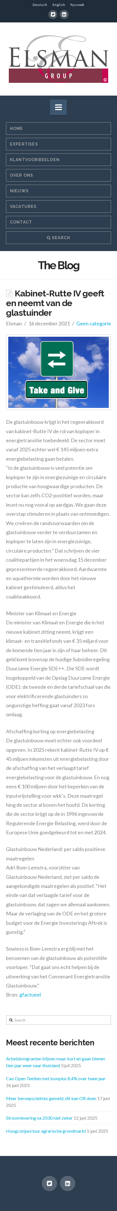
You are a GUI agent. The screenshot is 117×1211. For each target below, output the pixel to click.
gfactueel (30, 994)
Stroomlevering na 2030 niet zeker (39, 1118)
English (59, 5)
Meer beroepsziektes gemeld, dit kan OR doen (51, 1098)
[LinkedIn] (64, 14)
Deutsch (40, 5)
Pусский (77, 5)
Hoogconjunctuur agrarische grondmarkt (46, 1131)
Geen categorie (93, 323)
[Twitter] (52, 14)
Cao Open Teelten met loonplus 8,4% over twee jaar (56, 1078)
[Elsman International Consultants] (58, 59)
